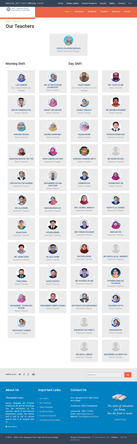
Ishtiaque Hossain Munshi (84, 306)
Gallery (112, 3)
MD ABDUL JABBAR (84, 354)
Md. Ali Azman (21, 208)
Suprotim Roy (53, 281)
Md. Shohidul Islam (84, 281)
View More (12, 427)
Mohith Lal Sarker (116, 208)
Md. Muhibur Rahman (115, 110)
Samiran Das (84, 183)
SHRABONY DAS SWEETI (84, 330)
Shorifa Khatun (115, 183)
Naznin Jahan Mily (52, 134)
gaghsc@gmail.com (85, 414)
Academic (92, 11)
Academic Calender (47, 416)
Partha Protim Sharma (21, 183)
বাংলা (129, 3)
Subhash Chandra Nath (84, 159)
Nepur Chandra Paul (21, 110)
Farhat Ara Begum (53, 110)
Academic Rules (46, 411)
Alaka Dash (21, 232)
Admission (79, 11)
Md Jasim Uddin (21, 257)
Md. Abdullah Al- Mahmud (116, 256)
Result (127, 11)
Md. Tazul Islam (115, 85)
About (67, 11)
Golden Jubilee (72, 3)
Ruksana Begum (21, 134)
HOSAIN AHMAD (53, 232)
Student (104, 11)
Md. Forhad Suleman (84, 232)
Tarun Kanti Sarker (21, 330)
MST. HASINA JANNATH (84, 208)
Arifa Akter (115, 232)
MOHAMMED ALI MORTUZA (115, 354)
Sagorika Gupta (115, 306)
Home (60, 3)
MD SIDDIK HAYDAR (116, 159)
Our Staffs (44, 398)
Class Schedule (46, 407)
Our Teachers (45, 403)
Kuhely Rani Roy (84, 110)
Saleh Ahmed (84, 85)
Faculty (103, 3)
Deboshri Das (115, 330)
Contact (121, 3)
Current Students (89, 3)
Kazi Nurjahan (84, 256)
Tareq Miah (21, 281)
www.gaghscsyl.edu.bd (88, 416)
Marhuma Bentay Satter (21, 159)
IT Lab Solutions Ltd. (101, 437)
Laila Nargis (21, 85)
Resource (116, 11)
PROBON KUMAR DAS (116, 134)
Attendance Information (49, 420)
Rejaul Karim (53, 257)
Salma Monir (84, 134)
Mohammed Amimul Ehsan (53, 306)
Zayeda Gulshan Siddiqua (68, 48)
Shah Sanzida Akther (53, 159)
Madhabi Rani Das (53, 208)
